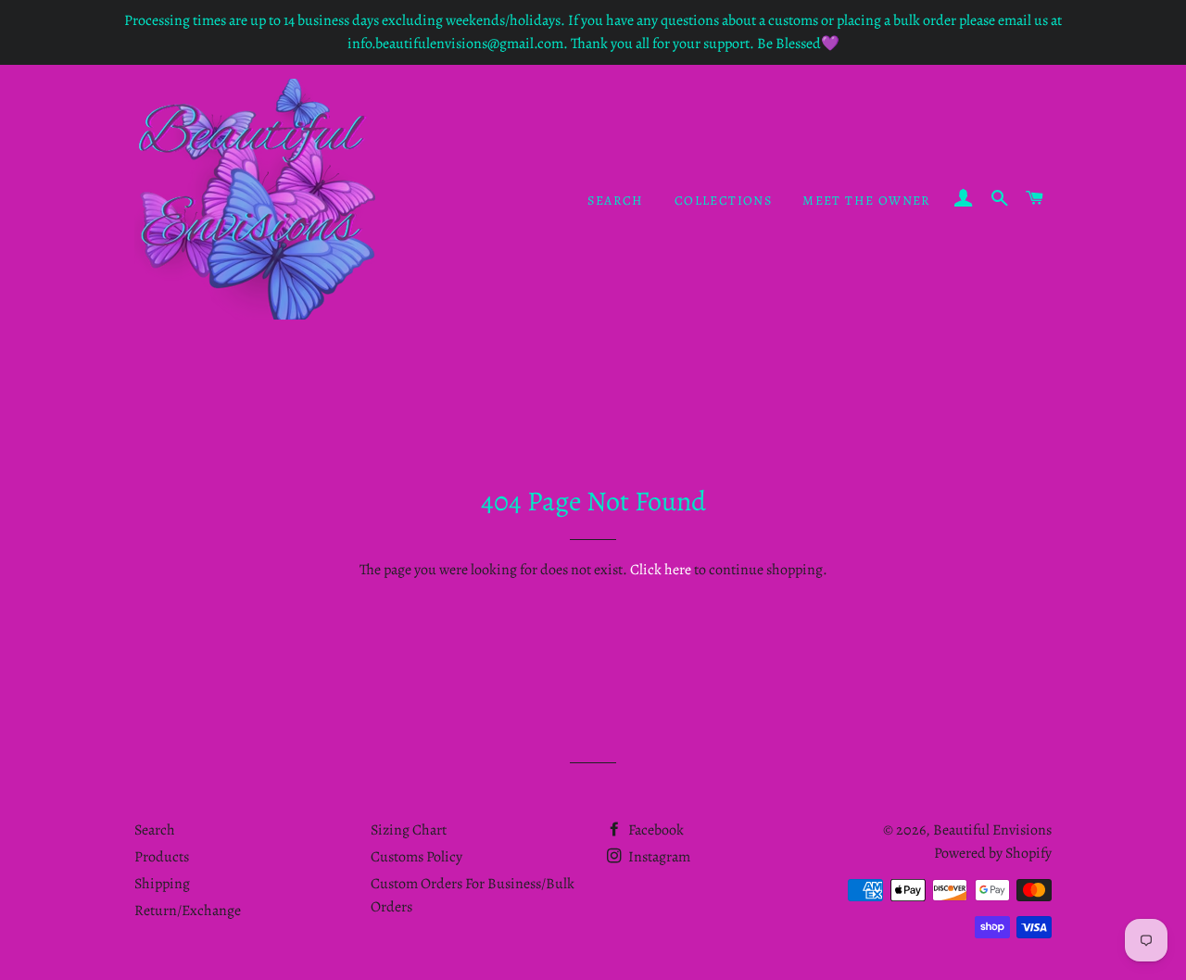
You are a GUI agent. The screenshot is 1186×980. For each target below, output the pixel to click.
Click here (660, 569)
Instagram (657, 857)
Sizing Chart (409, 830)
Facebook (654, 830)
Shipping (162, 883)
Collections (723, 200)
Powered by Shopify (993, 853)
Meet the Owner (866, 200)
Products (161, 857)
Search (615, 200)
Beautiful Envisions (992, 830)
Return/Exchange (187, 910)
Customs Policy (416, 857)
